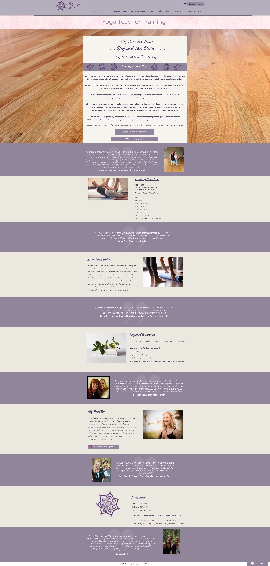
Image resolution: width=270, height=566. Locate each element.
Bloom (73, 4)
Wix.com (149, 564)
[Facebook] (182, 4)
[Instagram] (185, 4)
